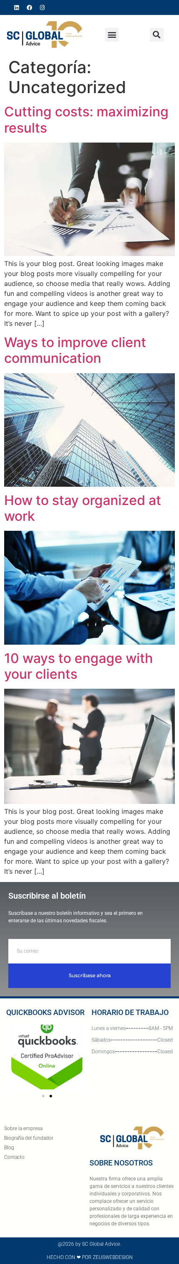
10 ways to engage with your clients (78, 666)
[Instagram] (42, 7)
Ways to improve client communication (75, 350)
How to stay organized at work (82, 508)
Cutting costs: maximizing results (86, 119)
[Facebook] (29, 7)
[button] (112, 35)
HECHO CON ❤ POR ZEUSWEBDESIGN (90, 1257)
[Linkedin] (16, 7)
